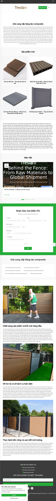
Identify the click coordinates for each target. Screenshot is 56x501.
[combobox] (9, 233)
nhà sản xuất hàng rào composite (12, 270)
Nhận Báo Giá (42, 7)
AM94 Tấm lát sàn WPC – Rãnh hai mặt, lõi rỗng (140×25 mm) (41, 82)
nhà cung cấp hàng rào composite (13, 267)
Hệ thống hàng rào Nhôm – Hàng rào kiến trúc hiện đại (41, 112)
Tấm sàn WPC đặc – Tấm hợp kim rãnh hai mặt (15, 82)
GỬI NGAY (28, 484)
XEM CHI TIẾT (15, 68)
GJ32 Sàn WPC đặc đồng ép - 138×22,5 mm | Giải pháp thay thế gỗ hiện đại (15, 112)
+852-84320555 (31, 467)
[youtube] (32, 488)
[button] (22, 199)
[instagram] (28, 488)
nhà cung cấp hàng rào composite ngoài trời (34, 270)
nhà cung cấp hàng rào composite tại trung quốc (16, 273)
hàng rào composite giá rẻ (36, 273)
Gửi (28, 248)
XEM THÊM (6, 194)
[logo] (20, 7)
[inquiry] (54, 244)
